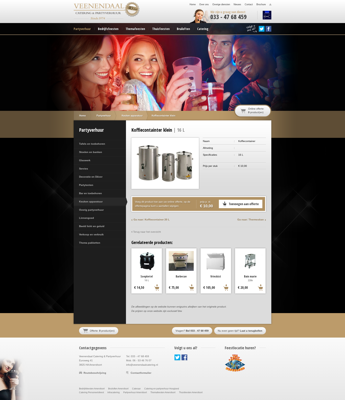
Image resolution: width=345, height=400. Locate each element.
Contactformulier (141, 372)
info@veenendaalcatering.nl (142, 364)
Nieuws (237, 4)
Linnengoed (86, 217)
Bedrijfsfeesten (108, 29)
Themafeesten (135, 29)
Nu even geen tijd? (240, 330)
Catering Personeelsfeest (91, 392)
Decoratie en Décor (90, 176)
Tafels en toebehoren (92, 143)
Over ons (204, 4)
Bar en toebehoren (90, 193)
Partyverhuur (82, 29)
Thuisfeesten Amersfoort (191, 392)
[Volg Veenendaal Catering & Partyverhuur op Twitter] (261, 29)
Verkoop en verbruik (91, 234)
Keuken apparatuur (91, 201)
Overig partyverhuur (91, 209)
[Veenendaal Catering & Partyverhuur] (99, 7)
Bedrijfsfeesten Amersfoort (92, 388)
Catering (202, 29)
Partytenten (86, 185)
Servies (83, 168)
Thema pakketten (89, 242)
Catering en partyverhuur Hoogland (161, 388)
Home (193, 4)
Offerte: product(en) (102, 330)
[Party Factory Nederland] (235, 362)
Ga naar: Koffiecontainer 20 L (152, 219)
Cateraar (136, 388)
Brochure (261, 4)
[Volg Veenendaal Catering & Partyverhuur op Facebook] (268, 29)
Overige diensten (221, 4)
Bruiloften (183, 29)
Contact (249, 4)
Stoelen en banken (90, 152)
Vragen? (192, 330)
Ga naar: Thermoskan (250, 219)
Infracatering (113, 392)
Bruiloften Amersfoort (118, 388)
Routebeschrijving (95, 372)
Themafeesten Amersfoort (162, 392)
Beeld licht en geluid (91, 226)
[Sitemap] (270, 4)
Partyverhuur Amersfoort (135, 392)
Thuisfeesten (161, 29)
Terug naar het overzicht (147, 231)
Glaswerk (84, 160)
